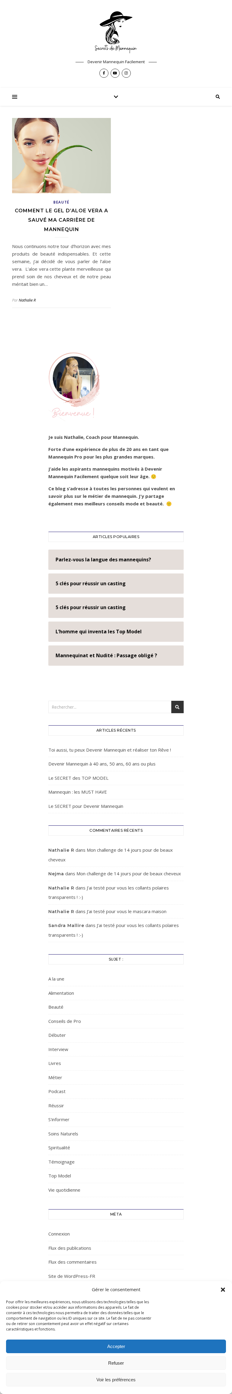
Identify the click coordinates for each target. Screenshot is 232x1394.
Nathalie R (27, 300)
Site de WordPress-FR (71, 1276)
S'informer (58, 1119)
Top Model (59, 1176)
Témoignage (61, 1162)
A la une (56, 979)
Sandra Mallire (66, 925)
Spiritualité (59, 1147)
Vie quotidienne (64, 1190)
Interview (58, 1049)
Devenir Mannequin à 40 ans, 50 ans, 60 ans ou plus (102, 764)
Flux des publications (69, 1248)
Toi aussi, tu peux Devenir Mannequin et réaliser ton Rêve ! (109, 750)
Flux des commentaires (72, 1262)
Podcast (57, 1091)
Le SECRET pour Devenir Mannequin (85, 806)
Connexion (59, 1234)
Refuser (116, 1363)
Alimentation (61, 993)
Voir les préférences (116, 1379)
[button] (223, 1290)
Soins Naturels (63, 1134)
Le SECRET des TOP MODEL (78, 778)
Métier (55, 1077)
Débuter (57, 1035)
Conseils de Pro (64, 1021)
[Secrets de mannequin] (116, 32)
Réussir (56, 1105)
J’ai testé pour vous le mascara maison (126, 911)
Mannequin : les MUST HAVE (77, 792)
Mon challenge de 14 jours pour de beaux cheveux (128, 873)
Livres (54, 1063)
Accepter (116, 1346)
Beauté (61, 202)
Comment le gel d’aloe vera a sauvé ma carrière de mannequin (61, 220)
